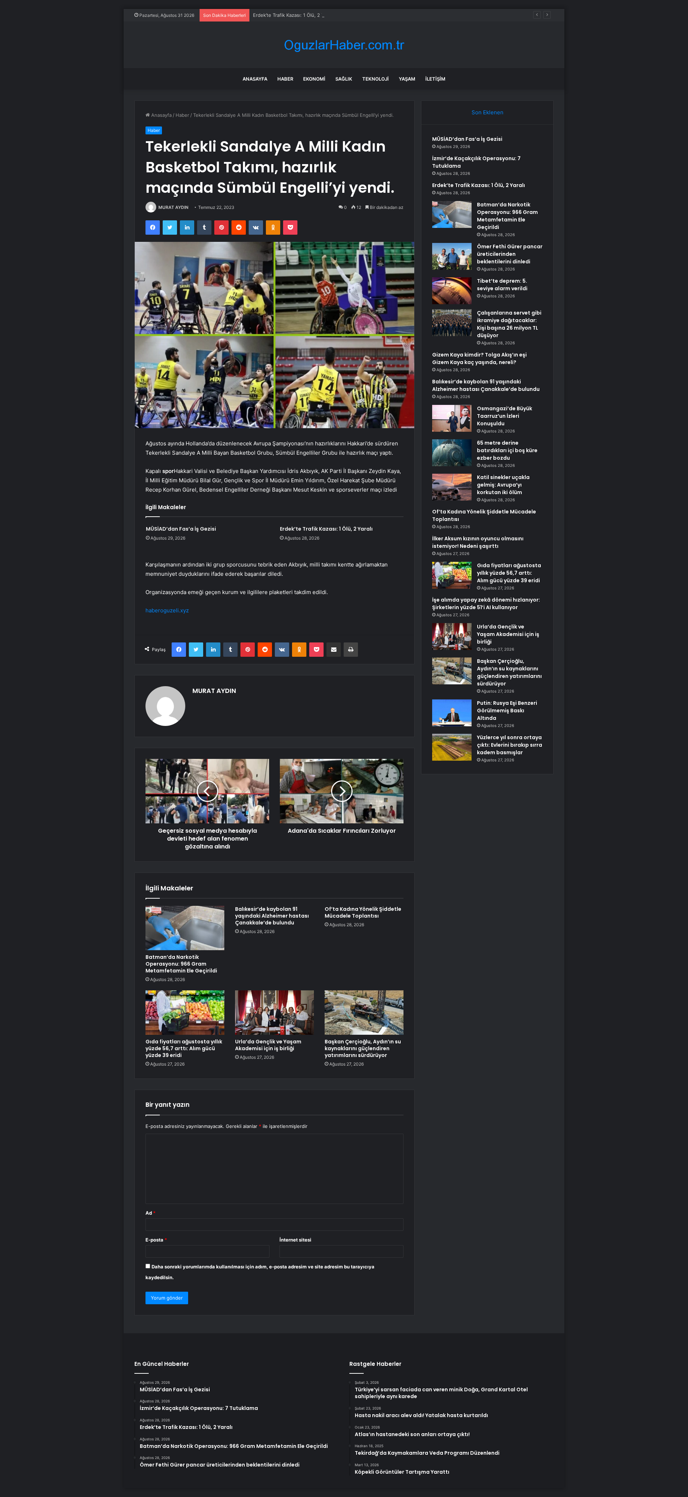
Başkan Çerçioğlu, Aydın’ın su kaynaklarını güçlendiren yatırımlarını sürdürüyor (363, 1048)
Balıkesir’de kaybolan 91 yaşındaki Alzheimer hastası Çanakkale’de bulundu (272, 915)
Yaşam (407, 79)
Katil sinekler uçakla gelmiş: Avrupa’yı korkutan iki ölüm (503, 485)
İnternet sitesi (295, 1240)
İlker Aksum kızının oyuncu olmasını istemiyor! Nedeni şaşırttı (478, 542)
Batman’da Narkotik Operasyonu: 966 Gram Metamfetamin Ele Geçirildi (181, 963)
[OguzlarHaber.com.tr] (344, 45)
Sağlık (343, 79)
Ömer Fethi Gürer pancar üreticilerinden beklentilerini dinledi (510, 254)
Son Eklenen (487, 112)
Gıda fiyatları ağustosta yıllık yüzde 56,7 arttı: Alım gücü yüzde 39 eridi (183, 1048)
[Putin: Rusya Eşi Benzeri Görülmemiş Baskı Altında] (452, 712)
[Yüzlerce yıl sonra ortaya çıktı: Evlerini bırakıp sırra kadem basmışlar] (452, 747)
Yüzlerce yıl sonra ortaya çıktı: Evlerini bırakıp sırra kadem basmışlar (509, 745)
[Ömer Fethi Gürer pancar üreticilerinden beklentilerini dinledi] (452, 256)
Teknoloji (375, 79)
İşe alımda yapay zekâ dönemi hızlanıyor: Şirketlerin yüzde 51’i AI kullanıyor (486, 603)
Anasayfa (255, 79)
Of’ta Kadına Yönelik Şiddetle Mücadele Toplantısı (363, 912)
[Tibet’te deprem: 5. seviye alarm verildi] (452, 290)
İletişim (435, 79)
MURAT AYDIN (173, 207)
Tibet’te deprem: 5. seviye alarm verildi (502, 284)
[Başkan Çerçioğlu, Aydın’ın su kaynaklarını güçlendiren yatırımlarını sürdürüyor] (364, 1012)
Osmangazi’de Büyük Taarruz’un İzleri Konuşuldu (504, 416)
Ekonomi (314, 79)
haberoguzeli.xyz (167, 610)
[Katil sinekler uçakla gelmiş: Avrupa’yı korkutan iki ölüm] (452, 487)
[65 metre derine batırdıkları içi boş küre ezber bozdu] (452, 452)
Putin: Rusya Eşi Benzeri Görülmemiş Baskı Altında (507, 710)
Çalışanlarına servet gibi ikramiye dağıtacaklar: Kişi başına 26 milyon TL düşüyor (509, 324)
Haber (285, 79)
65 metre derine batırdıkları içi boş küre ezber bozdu (507, 450)
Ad (150, 1213)
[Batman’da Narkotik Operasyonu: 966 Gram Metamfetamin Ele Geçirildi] (184, 928)
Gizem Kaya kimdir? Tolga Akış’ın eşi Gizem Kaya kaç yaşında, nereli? (479, 358)
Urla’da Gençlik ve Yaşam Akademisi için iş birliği (268, 1045)
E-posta (156, 1240)
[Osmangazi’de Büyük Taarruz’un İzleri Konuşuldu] (452, 418)
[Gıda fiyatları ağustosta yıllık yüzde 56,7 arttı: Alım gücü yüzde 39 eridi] (184, 1012)
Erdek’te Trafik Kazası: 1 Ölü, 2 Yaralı (293, 15)
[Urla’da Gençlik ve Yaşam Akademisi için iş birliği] (274, 1012)
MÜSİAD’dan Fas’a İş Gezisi (181, 528)
